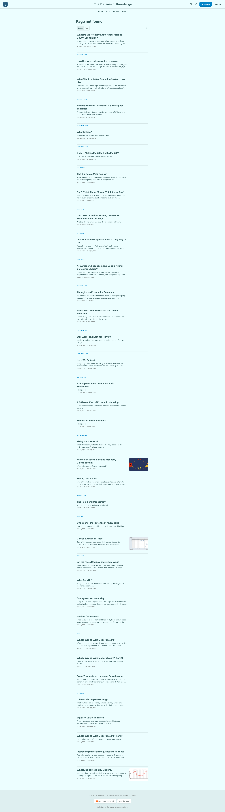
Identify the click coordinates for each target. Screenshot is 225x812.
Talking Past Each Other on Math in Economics (95, 385)
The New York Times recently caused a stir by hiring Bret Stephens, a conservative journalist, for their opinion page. (100, 704)
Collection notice (129, 795)
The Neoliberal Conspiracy (91, 502)
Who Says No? (85, 580)
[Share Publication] (196, 4)
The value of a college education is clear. (93, 135)
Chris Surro (91, 46)
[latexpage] (81, 390)
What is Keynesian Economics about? (92, 466)
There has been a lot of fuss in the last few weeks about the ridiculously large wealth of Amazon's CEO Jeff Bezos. (100, 196)
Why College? (84, 132)
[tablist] (83, 28)
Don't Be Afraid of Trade (90, 538)
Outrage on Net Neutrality (90, 598)
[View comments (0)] (94, 49)
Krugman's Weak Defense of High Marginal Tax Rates (100, 107)
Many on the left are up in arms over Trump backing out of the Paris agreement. (100, 584)
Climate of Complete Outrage (92, 699)
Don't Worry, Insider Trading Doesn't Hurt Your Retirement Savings (99, 217)
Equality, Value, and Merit (90, 717)
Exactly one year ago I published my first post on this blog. (100, 526)
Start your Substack (106, 801)
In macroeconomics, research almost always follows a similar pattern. (101, 406)
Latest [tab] (80, 28)
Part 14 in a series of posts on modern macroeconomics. (99, 739)
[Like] (78, 49)
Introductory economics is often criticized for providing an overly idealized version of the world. (100, 318)
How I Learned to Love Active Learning (97, 61)
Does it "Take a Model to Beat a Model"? (98, 153)
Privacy (113, 795)
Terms (119, 795)
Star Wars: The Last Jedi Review (94, 336)
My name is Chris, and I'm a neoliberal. (92, 505)
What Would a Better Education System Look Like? (101, 81)
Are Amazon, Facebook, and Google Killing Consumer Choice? (100, 267)
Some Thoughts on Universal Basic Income (100, 676)
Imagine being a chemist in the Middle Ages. (95, 156)
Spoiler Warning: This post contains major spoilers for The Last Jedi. (100, 341)
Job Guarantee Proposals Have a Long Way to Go (101, 241)
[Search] (191, 4)
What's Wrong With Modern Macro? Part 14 (100, 736)
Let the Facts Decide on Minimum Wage (98, 562)
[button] (100, 11)
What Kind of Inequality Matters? (94, 770)
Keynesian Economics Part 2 (92, 420)
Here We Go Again (86, 360)
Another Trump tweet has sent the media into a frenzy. (99, 222)
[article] (112, 42)
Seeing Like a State (87, 478)
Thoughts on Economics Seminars (95, 292)
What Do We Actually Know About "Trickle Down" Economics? (99, 36)
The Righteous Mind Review (92, 174)
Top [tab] (86, 28)
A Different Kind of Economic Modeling (98, 402)
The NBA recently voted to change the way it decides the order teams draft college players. (99, 446)
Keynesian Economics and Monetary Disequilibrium (96, 461)
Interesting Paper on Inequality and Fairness (100, 751)
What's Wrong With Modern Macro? (96, 640)
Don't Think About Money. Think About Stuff (100, 192)
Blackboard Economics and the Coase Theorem (97, 312)
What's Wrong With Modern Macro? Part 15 (100, 658)
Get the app (124, 801)
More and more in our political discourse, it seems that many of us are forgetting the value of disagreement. (101, 178)
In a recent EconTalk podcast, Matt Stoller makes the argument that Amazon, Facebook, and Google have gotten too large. (101, 273)
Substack (100, 807)
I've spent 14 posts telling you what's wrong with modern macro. (100, 662)
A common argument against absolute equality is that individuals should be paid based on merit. (98, 722)
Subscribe (205, 4)
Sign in (218, 4)
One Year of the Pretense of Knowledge (98, 523)
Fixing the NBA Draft (88, 441)
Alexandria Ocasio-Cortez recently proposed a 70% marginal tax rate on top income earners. (101, 113)
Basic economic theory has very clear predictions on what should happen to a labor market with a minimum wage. (100, 566)
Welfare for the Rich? (88, 616)
